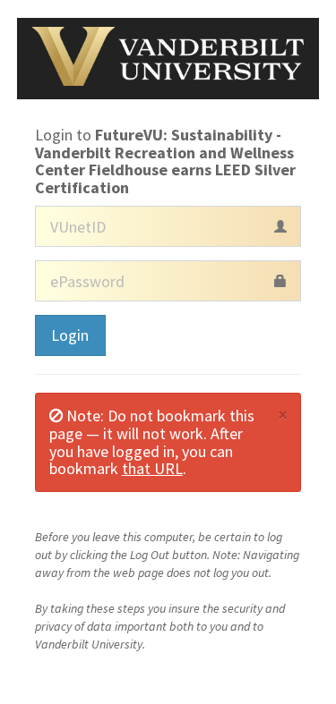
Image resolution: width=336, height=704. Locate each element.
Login (70, 335)
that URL (152, 468)
